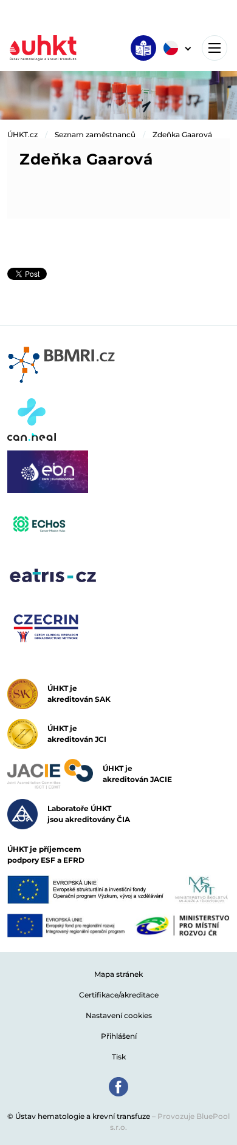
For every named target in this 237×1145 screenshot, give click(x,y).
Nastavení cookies (119, 1015)
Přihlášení (119, 1036)
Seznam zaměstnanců (95, 134)
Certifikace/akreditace (119, 994)
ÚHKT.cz (22, 134)
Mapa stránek (118, 974)
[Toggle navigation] (214, 48)
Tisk (119, 1056)
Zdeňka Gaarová (182, 134)
